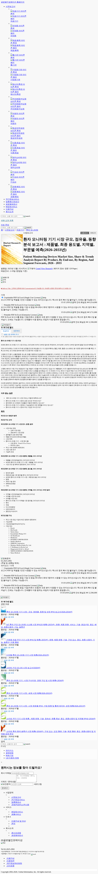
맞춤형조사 (16, 802)
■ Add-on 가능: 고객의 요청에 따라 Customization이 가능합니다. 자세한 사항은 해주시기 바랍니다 (36, 288)
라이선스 (9, 750)
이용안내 (9, 209)
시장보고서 (10, 6)
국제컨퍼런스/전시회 (20, 805)
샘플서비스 (16, 814)
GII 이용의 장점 (12, 758)
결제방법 (9, 753)
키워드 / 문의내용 (8, 782)
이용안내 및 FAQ (18, 821)
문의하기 (5, 788)
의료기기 (20, 230)
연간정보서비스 (12, 199)
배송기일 (9, 755)
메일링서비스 (11, 207)
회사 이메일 (6, 773)
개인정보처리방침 (14, 863)
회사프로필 (16, 833)
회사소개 (9, 212)
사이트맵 (10, 866)
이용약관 (10, 861)
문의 (13, 824)
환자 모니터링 (32, 230)
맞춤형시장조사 (12, 202)
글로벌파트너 (11, 204)
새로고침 (38, 784)
